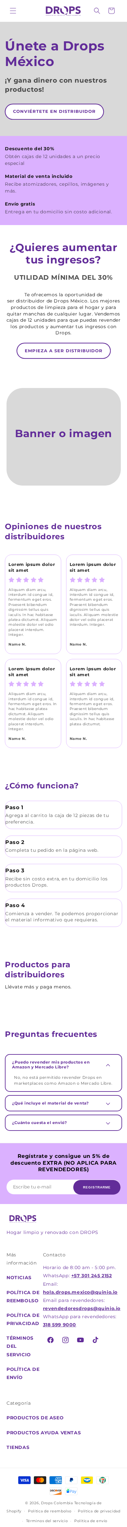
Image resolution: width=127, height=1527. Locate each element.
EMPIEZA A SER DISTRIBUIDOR (64, 350)
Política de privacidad (23, 1319)
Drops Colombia (57, 1503)
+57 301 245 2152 (91, 1276)
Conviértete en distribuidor (54, 111)
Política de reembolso (23, 1297)
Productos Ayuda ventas (44, 1433)
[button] (13, 11)
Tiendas (18, 1447)
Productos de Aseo (35, 1418)
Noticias (19, 1277)
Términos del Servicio (20, 1346)
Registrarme (97, 1187)
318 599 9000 (59, 1325)
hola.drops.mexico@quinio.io (80, 1292)
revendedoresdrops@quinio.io (81, 1308)
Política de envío (23, 1373)
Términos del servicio (47, 1521)
